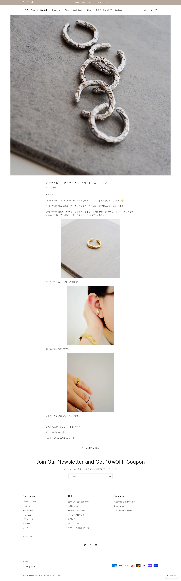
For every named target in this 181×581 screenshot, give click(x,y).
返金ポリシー (73, 523)
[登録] (110, 476)
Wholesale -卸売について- (79, 528)
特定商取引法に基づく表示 (124, 502)
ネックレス (27, 523)
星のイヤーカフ (67, 211)
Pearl (25, 532)
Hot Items (27, 506)
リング (25, 528)
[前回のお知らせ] (64, 2)
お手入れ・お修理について (79, 502)
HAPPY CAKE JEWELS (37, 575)
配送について (119, 506)
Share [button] (50, 194)
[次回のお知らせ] (116, 2)
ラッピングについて (76, 515)
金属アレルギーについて (78, 506)
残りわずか (27, 536)
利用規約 (71, 519)
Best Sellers (28, 510)
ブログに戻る (92, 447)
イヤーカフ (27, 515)
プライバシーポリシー (123, 510)
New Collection (29, 502)
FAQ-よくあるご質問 (76, 510)
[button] (57, 10)
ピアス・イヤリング (31, 519)
